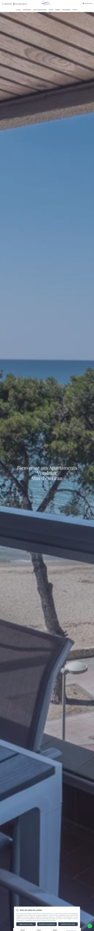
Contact (75, 9)
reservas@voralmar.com (21, 4)
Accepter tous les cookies (68, 924)
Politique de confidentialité (48, 920)
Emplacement (66, 9)
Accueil (18, 9)
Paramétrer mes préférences (47, 924)
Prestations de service (40, 9)
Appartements (27, 9)
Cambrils (57, 9)
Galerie (51, 9)
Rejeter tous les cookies (26, 924)
